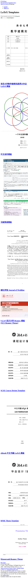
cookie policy (6, 575)
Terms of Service (5, 568)
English (5, 6)
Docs (14, 2)
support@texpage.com (12, 569)
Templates (10, 2)
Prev (2, 562)
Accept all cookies (16, 576)
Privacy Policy (12, 568)
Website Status (20, 568)
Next (4, 562)
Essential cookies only (6, 576)
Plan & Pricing (4, 2)
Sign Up (3, 4)
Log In (6, 4)
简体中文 (6, 8)
